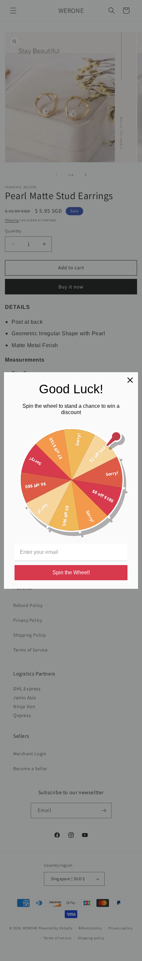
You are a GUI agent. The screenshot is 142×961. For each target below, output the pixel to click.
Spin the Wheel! (71, 572)
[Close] (130, 380)
